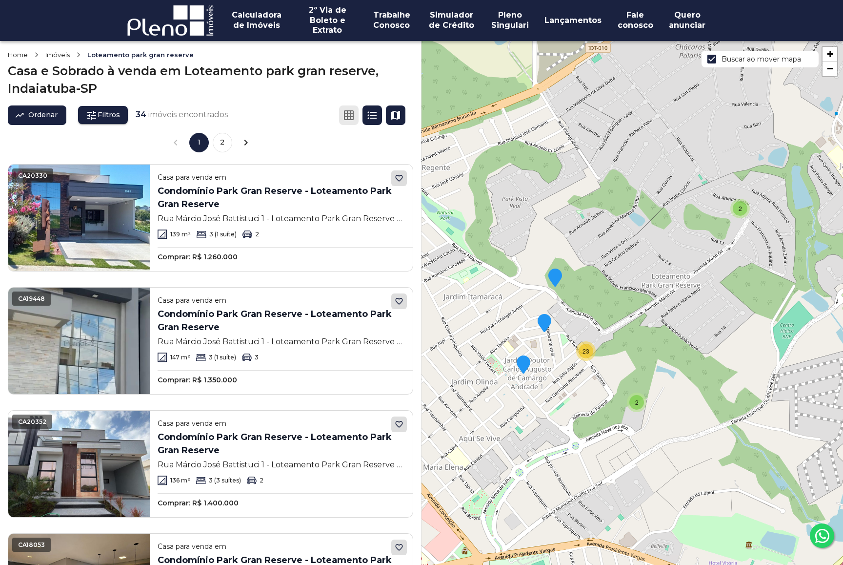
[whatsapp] (822, 535)
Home (18, 55)
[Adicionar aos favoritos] (399, 178)
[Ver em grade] (349, 115)
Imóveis (57, 55)
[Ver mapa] (395, 115)
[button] (740, 208)
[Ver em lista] (372, 115)
